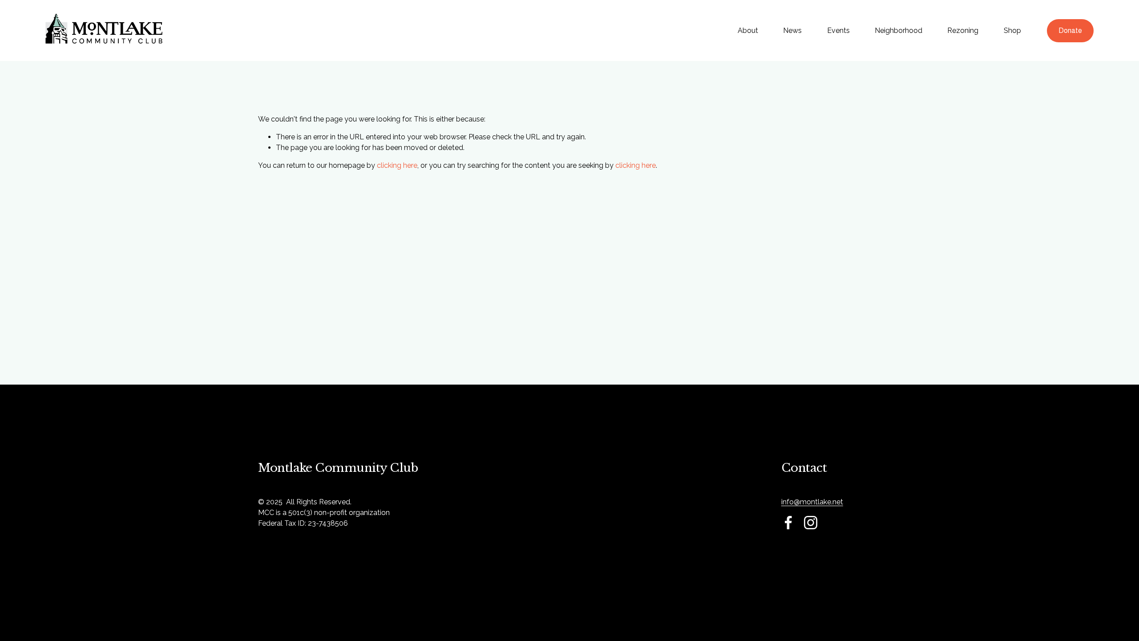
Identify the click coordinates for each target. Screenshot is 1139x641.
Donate (1070, 30)
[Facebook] (788, 522)
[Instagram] (811, 522)
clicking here (397, 165)
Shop (1012, 30)
